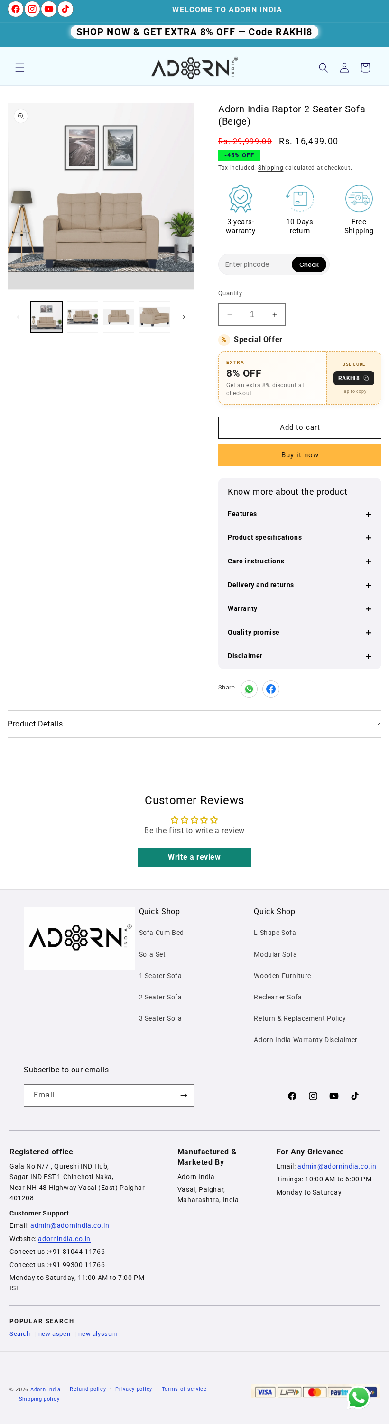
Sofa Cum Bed (161, 932)
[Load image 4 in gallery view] (154, 317)
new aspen (54, 1333)
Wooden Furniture (282, 976)
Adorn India (45, 1390)
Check (309, 264)
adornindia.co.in (64, 1239)
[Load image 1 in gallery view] (46, 317)
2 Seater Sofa (160, 997)
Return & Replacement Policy (300, 1018)
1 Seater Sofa (160, 976)
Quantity (230, 293)
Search (19, 1333)
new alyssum (97, 1333)
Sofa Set (152, 954)
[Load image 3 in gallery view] (118, 317)
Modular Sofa (275, 954)
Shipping (271, 167)
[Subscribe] (183, 1095)
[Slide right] (184, 317)
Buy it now (300, 455)
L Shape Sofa (275, 932)
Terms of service (184, 1389)
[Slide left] (18, 317)
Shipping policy (39, 1399)
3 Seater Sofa (160, 1018)
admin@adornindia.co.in (69, 1225)
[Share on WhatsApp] (249, 689)
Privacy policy (133, 1389)
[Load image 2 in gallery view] (82, 317)
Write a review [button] (194, 857)
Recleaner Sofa (278, 997)
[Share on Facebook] (270, 689)
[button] (19, 67)
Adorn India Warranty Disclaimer (306, 1039)
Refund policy (88, 1389)
